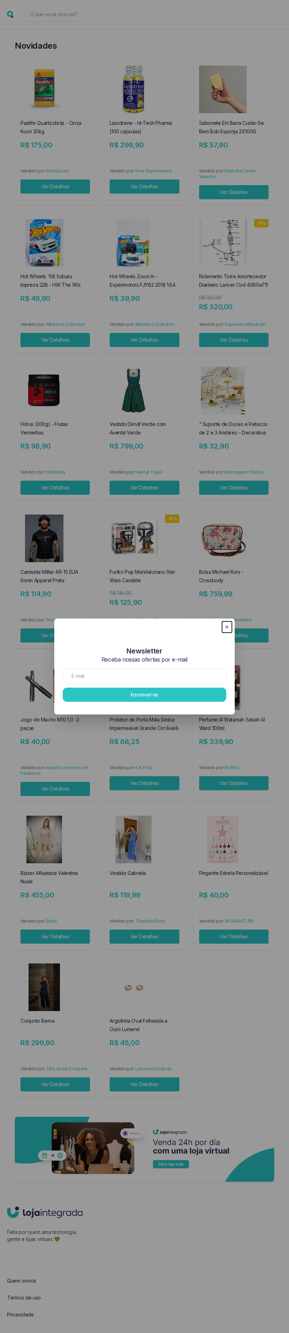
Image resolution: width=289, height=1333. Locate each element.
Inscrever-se (144, 695)
